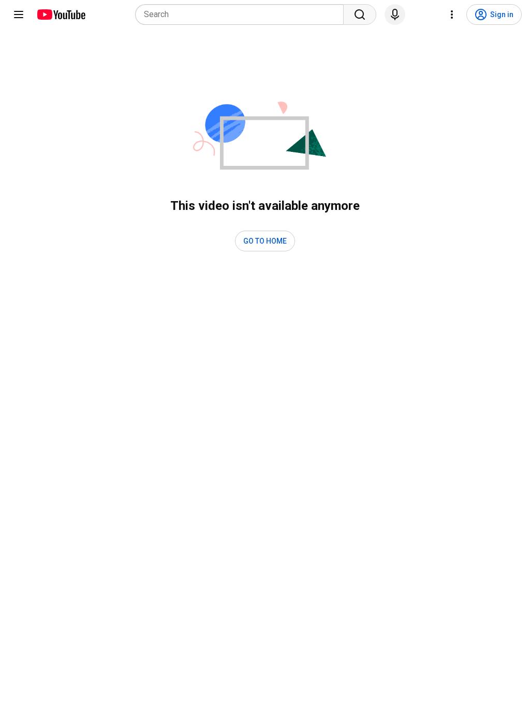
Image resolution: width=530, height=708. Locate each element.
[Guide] (18, 14)
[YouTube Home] (61, 14)
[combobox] (242, 14)
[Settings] (452, 14)
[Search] (359, 14)
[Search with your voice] (395, 14)
